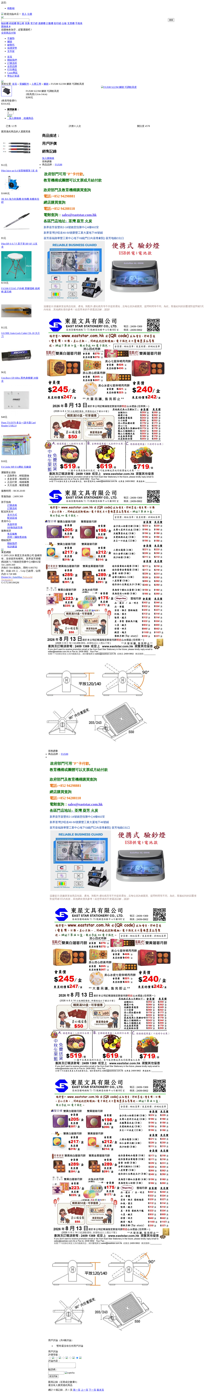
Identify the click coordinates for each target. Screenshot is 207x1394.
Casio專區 (12, 72)
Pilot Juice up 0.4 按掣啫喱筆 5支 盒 (19, 170)
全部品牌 (12, 66)
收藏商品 (27, 118)
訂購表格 (12, 505)
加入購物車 (14, 118)
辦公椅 (20, 23)
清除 (13, 472)
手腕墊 (11, 38)
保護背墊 (12, 48)
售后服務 (12, 534)
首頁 (9, 56)
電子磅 (34, 23)
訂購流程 (12, 63)
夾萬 (27, 23)
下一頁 (92, 1390)
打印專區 (12, 69)
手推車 (78, 23)
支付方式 (12, 514)
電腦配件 (24, 84)
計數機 (49, 23)
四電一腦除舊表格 (17, 537)
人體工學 (36, 84)
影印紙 (57, 23)
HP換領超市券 (15, 527)
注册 (29, 14)
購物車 (5, 26)
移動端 (11, 8)
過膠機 (41, 23)
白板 (64, 23)
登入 (24, 14)
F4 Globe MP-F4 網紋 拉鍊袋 (16, 467)
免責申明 (12, 524)
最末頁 (100, 1390)
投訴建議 (12, 546)
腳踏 (9, 41)
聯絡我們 (12, 60)
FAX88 (58, 164)
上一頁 (84, 1390)
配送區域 (12, 518)
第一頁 (76, 1390)
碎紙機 (12, 23)
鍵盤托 (11, 45)
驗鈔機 (4, 23)
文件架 (11, 51)
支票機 (71, 23)
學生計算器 (13, 76)
